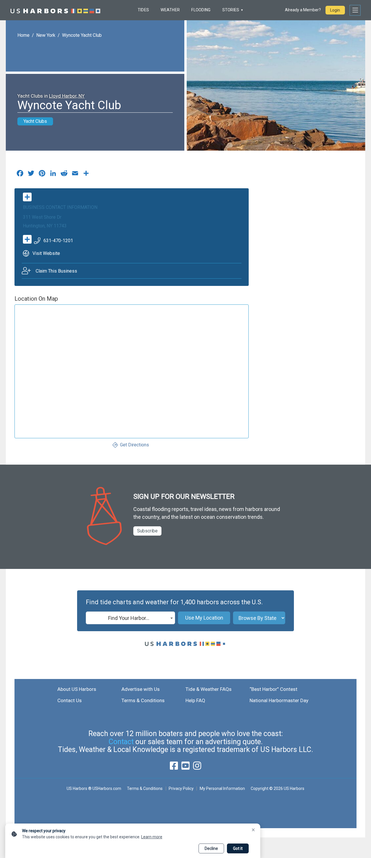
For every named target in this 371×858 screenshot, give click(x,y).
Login (335, 10)
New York (45, 35)
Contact (121, 741)
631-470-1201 (58, 240)
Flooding (200, 10)
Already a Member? (303, 10)
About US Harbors (76, 689)
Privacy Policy (181, 788)
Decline (211, 848)
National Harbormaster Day (279, 700)
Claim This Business (56, 271)
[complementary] (86, 174)
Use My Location (204, 618)
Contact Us (69, 700)
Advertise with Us (140, 689)
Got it (238, 848)
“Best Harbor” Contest (273, 689)
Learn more (151, 837)
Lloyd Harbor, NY (67, 96)
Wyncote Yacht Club (82, 35)
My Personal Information (222, 788)
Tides (143, 10)
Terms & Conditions (143, 700)
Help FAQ (195, 700)
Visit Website (46, 253)
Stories (230, 10)
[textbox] (130, 618)
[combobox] (130, 617)
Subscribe (147, 531)
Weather (170, 10)
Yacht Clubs (35, 121)
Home (23, 35)
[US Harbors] (55, 10)
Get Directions (134, 445)
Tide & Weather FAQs (209, 689)
